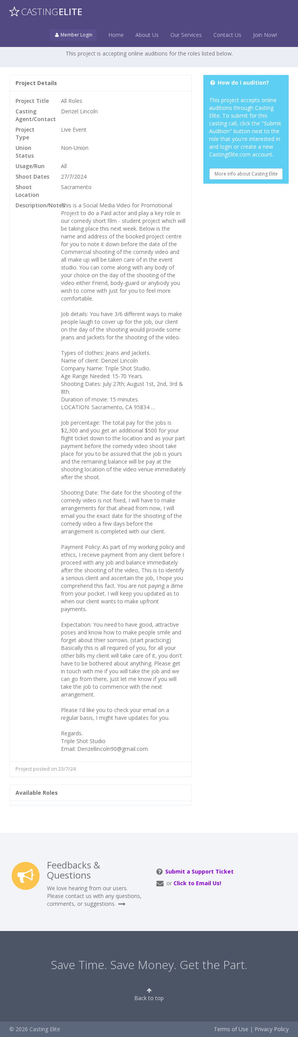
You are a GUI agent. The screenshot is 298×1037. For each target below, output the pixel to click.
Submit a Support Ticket (199, 871)
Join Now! (265, 34)
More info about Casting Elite (246, 173)
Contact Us (227, 34)
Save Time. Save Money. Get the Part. (149, 965)
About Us (147, 34)
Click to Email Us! (197, 883)
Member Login (75, 34)
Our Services (186, 34)
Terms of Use (231, 1029)
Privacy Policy (272, 1029)
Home (116, 34)
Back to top (149, 998)
